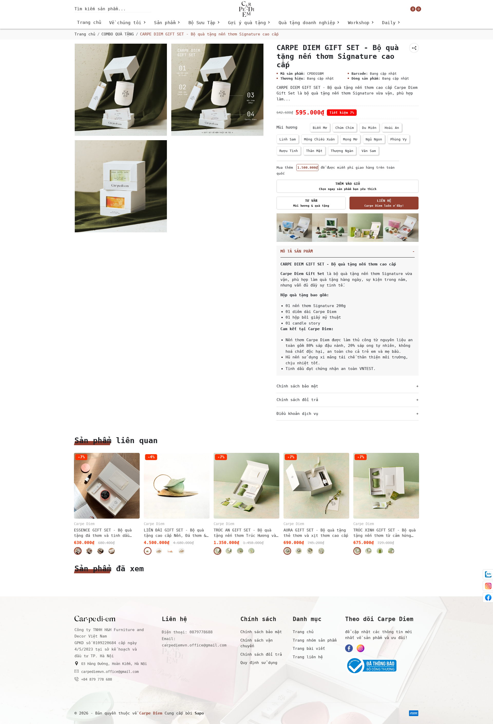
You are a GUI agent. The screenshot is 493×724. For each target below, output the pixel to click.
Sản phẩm (167, 22)
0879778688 (201, 632)
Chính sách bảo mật (261, 632)
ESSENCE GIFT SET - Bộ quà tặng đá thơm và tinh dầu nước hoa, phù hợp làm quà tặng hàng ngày (103, 533)
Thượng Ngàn (342, 151)
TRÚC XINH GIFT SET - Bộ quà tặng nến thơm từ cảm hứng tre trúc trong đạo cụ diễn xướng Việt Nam (384, 533)
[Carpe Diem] (246, 9)
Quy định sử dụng (258, 662)
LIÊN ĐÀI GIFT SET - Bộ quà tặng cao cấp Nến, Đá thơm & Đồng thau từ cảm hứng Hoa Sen (175, 533)
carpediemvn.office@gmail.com (110, 672)
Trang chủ (89, 22)
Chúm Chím (344, 128)
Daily (391, 22)
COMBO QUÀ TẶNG (117, 34)
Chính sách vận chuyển (256, 643)
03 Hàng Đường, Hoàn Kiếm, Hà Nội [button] (114, 664)
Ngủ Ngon (374, 139)
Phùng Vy (398, 139)
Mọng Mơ (350, 139)
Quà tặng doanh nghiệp (309, 22)
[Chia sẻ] (414, 47)
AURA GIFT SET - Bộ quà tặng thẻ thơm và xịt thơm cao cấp (315, 533)
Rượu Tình (288, 151)
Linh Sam (287, 139)
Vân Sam (369, 151)
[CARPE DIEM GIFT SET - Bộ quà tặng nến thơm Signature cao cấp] (120, 89)
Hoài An (392, 128)
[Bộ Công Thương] (382, 665)
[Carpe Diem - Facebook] (349, 648)
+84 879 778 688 (96, 679)
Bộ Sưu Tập (204, 22)
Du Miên (369, 128)
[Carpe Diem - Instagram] (360, 648)
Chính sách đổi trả (261, 654)
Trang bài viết (309, 648)
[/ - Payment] (414, 713)
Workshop (361, 22)
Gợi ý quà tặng (249, 22)
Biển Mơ (320, 128)
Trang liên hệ (308, 657)
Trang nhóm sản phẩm (315, 640)
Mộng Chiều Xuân (319, 139)
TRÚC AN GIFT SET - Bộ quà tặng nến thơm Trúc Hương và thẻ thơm (245, 533)
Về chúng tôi (128, 22)
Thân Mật (314, 151)
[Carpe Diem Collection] (348, 227)
